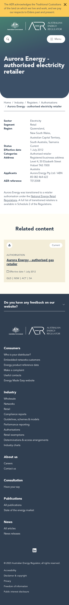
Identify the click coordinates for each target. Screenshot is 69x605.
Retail (7, 409)
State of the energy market (19, 510)
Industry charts (12, 445)
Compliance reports (15, 414)
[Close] (65, 4)
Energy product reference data (21, 365)
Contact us (10, 468)
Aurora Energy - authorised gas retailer (30, 262)
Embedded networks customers (22, 359)
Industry (19, 102)
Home (7, 102)
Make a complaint (14, 370)
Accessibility (10, 570)
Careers (8, 463)
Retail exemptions (14, 435)
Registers (32, 102)
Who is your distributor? (17, 354)
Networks (9, 404)
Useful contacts (12, 375)
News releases (12, 533)
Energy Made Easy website (19, 380)
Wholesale (10, 398)
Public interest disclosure (16, 591)
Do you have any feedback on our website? (29, 304)
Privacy (7, 581)
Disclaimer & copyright (15, 575)
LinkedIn (34, 550)
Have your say (12, 486)
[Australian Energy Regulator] (34, 26)
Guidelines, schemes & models (21, 419)
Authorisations (49, 102)
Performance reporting (17, 424)
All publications (13, 505)
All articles (10, 528)
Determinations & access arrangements (26, 440)
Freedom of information (16, 586)
